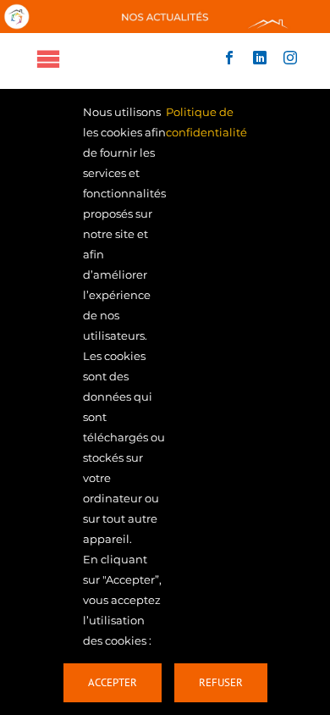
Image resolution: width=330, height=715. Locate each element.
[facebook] (229, 57)
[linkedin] (260, 57)
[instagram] (290, 57)
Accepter (112, 682)
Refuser (221, 682)
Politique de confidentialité (206, 122)
